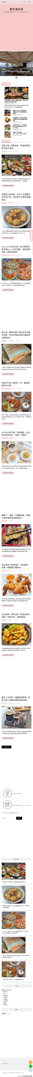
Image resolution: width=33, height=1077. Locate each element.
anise (10, 151)
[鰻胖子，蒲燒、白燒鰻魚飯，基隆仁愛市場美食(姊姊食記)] (16, 535)
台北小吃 (4, 202)
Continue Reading (8, 185)
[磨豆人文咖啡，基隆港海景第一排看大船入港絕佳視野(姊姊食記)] (16, 717)
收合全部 (9, 990)
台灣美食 (5, 1001)
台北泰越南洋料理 (5, 570)
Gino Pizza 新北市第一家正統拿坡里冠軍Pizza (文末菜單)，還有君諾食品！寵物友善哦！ (16, 249)
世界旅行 (5, 992)
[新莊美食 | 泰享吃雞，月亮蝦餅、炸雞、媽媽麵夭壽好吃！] (16, 584)
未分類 (4, 1003)
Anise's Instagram (16, 805)
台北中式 (4, 620)
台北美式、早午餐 (5, 388)
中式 (4, 993)
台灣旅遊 (5, 999)
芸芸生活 (5, 1004)
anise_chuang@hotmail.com (12, 812)
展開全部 (4, 990)
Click (31, 235)
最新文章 (5, 141)
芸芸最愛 (5, 84)
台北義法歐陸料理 (5, 255)
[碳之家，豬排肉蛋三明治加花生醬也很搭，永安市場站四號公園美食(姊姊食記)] (16, 354)
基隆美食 (4, 521)
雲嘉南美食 (4, 69)
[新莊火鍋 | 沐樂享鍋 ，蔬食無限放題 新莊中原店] (16, 165)
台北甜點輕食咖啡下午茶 (7, 438)
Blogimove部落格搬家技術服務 (25, 1076)
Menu (4, 2)
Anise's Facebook (16, 793)
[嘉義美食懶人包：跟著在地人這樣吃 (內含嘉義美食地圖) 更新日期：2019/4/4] (16, 63)
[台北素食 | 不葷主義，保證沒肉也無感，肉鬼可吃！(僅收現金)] (16, 634)
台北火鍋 (4, 151)
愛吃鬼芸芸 (16, 9)
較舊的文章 (7, 747)
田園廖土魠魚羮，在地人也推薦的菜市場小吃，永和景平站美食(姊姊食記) (16, 197)
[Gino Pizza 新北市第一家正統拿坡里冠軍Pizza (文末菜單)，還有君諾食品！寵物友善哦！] (16, 269)
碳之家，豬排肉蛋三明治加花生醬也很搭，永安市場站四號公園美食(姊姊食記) (16, 335)
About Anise (28, 805)
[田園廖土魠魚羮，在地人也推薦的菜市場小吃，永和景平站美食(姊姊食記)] (16, 217)
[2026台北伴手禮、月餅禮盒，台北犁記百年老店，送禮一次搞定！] (16, 452)
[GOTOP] (30, 1070)
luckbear (11, 202)
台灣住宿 (5, 997)
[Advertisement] (16, 30)
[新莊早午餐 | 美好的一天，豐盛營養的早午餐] (16, 402)
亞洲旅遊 (5, 995)
